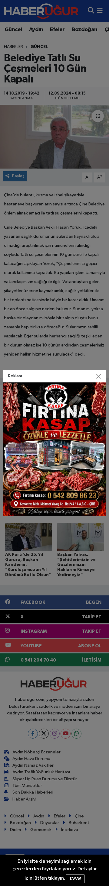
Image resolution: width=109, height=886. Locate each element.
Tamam (75, 878)
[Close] (99, 376)
